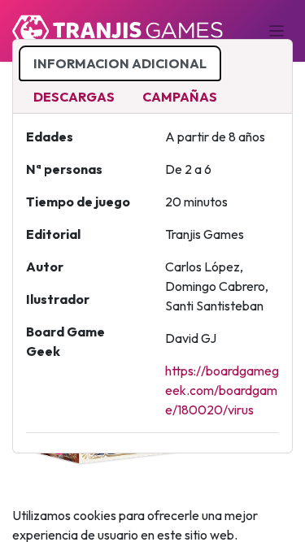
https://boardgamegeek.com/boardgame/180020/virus (222, 390)
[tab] (120, 63)
